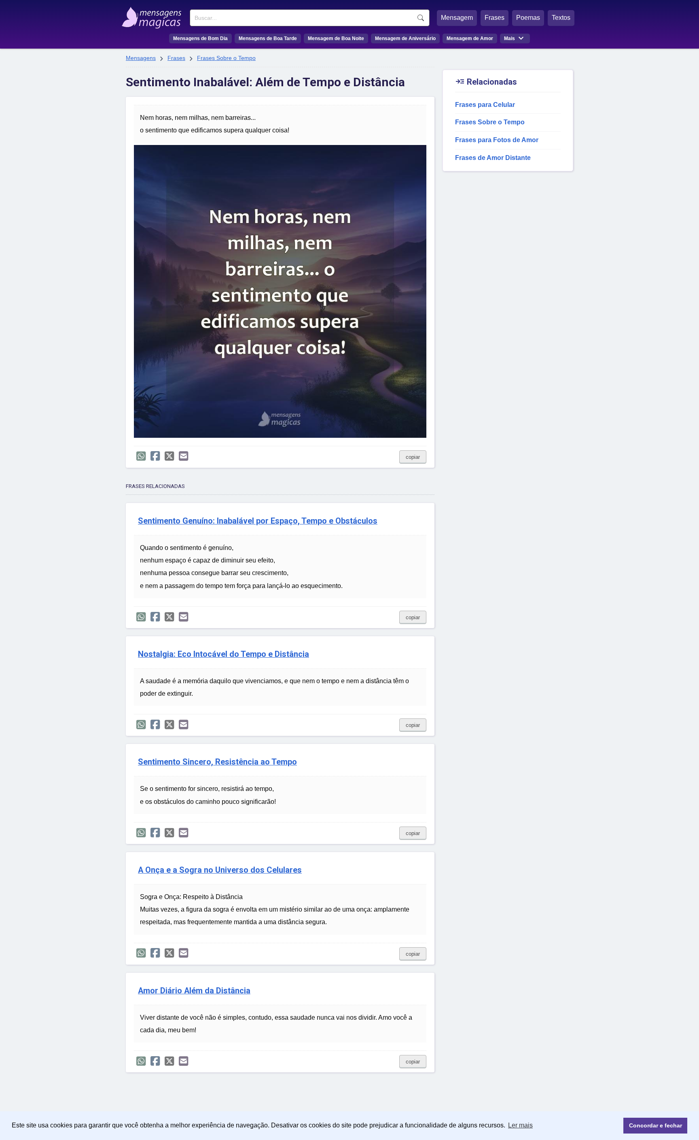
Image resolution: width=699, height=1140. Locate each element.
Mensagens (141, 58)
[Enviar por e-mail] (183, 456)
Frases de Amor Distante (493, 157)
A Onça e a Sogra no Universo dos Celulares (220, 870)
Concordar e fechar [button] (655, 1125)
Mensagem (457, 17)
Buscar (420, 18)
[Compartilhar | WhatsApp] (141, 456)
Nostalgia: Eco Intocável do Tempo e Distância (223, 654)
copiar (413, 457)
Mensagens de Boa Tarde (268, 38)
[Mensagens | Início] (153, 15)
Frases (494, 17)
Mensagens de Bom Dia (200, 38)
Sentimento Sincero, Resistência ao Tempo (217, 762)
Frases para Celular (485, 104)
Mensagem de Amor (470, 38)
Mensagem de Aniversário (405, 38)
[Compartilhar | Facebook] (155, 456)
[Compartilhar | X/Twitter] (169, 456)
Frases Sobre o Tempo (226, 58)
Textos (561, 17)
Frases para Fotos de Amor (496, 139)
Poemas (528, 17)
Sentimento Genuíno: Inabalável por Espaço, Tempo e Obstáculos (257, 521)
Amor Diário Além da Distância (194, 990)
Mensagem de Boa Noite (336, 38)
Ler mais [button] (520, 1125)
